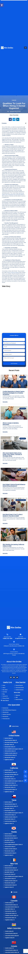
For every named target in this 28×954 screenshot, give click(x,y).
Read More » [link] (5, 401)
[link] (2, 5)
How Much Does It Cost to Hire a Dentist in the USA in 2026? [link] (12, 515)
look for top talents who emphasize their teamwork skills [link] (13, 193)
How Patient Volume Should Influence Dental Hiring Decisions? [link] (14, 485)
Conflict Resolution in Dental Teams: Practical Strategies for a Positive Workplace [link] (14, 393)
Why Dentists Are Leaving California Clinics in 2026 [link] (13, 545)
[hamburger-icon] (25, 48)
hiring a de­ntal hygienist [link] (13, 272)
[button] (10, 119)
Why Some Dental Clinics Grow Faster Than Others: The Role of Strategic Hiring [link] (12, 454)
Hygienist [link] (14, 100)
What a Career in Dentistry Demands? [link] (11, 423)
